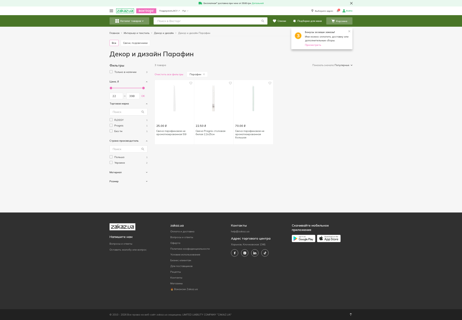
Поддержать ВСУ (168, 10)
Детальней (258, 3)
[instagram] (244, 253)
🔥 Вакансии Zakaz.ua (184, 289)
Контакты (176, 277)
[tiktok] (265, 253)
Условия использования (185, 254)
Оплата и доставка (182, 231)
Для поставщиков (181, 266)
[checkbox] (111, 71)
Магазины (176, 283)
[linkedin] (254, 253)
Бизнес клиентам (180, 260)
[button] (322, 11)
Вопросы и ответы (121, 243)
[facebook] (234, 253)
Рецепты (175, 271)
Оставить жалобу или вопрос (128, 249)
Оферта (175, 243)
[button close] (351, 3)
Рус (184, 10)
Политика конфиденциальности (190, 248)
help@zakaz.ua (240, 231)
